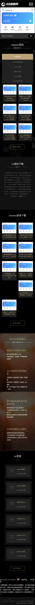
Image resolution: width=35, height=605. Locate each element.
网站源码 (30, 603)
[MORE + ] (21, 196)
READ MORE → (17, 147)
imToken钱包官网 (17, 62)
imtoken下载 (17, 67)
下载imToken (17, 71)
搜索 (31, 36)
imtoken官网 (17, 76)
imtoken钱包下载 (17, 81)
